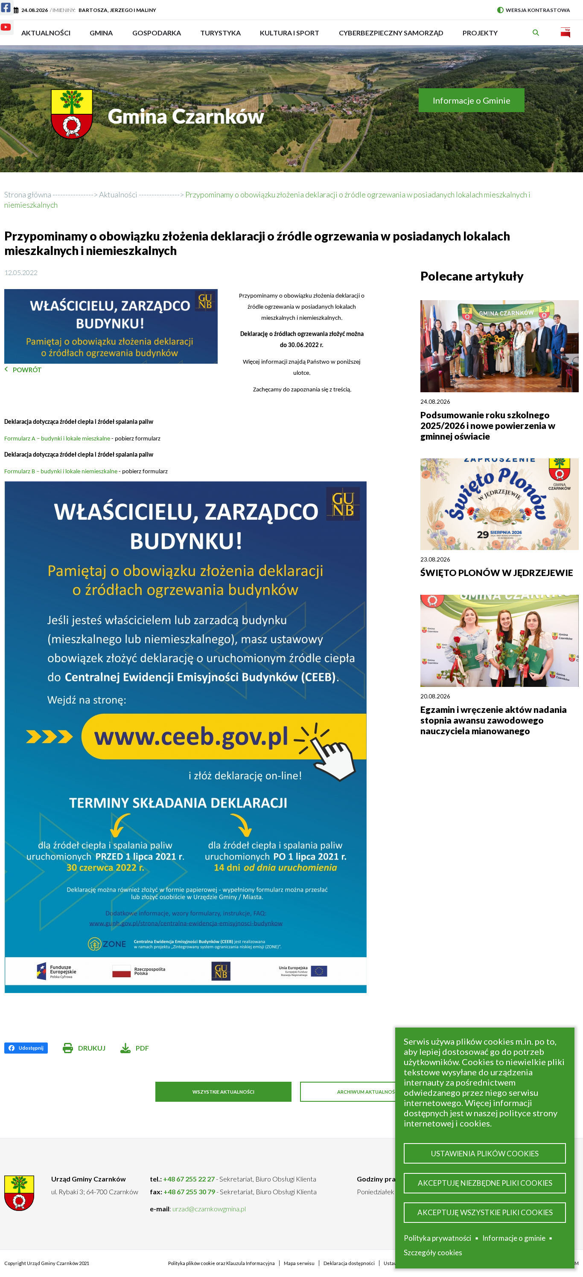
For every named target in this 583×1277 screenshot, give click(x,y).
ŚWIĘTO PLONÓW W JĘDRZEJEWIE (496, 572)
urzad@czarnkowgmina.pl (209, 1209)
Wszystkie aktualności (223, 1092)
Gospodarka (156, 37)
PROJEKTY (480, 37)
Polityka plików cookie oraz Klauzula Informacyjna (221, 1263)
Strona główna (27, 194)
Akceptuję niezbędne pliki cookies (485, 1183)
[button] (111, 326)
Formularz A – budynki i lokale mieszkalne (57, 439)
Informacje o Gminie (471, 100)
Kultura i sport (289, 37)
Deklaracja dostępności (349, 1263)
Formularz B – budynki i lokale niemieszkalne (61, 472)
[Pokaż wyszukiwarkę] (537, 32)
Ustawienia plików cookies (485, 1153)
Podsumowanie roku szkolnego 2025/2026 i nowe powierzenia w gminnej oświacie (487, 425)
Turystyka (220, 37)
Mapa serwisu (299, 1263)
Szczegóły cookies (433, 1252)
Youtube (6, 29)
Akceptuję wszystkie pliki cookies (485, 1212)
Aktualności (45, 33)
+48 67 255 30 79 (189, 1191)
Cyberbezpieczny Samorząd (391, 37)
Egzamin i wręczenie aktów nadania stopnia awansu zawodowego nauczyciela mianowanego (493, 720)
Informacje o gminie (513, 1239)
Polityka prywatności (437, 1238)
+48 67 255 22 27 (189, 1179)
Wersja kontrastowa (533, 10)
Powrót (27, 370)
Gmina (104, 37)
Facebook (6, 9)
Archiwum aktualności (368, 1092)
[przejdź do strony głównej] (159, 120)
